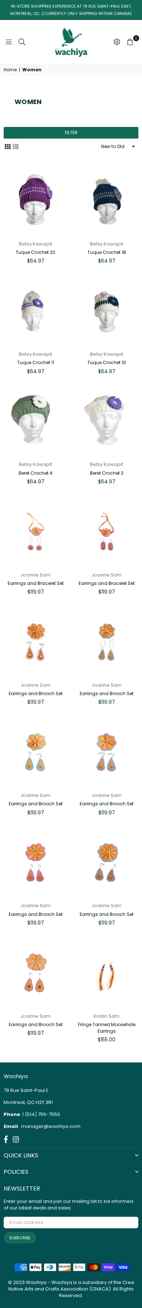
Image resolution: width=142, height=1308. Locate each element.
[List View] (16, 146)
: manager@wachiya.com (49, 1126)
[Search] (21, 41)
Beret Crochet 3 (106, 473)
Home (10, 70)
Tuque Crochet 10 (106, 362)
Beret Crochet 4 (35, 473)
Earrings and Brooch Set (36, 693)
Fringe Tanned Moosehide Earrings (106, 1027)
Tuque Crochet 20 (35, 252)
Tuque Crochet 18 (106, 252)
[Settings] (116, 41)
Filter (71, 132)
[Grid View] (8, 146)
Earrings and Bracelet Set (36, 583)
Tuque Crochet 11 (35, 362)
